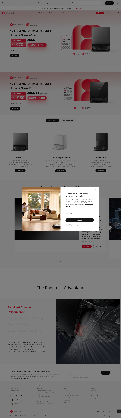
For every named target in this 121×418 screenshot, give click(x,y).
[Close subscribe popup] (96, 189)
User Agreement (78, 224)
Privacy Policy (68, 224)
